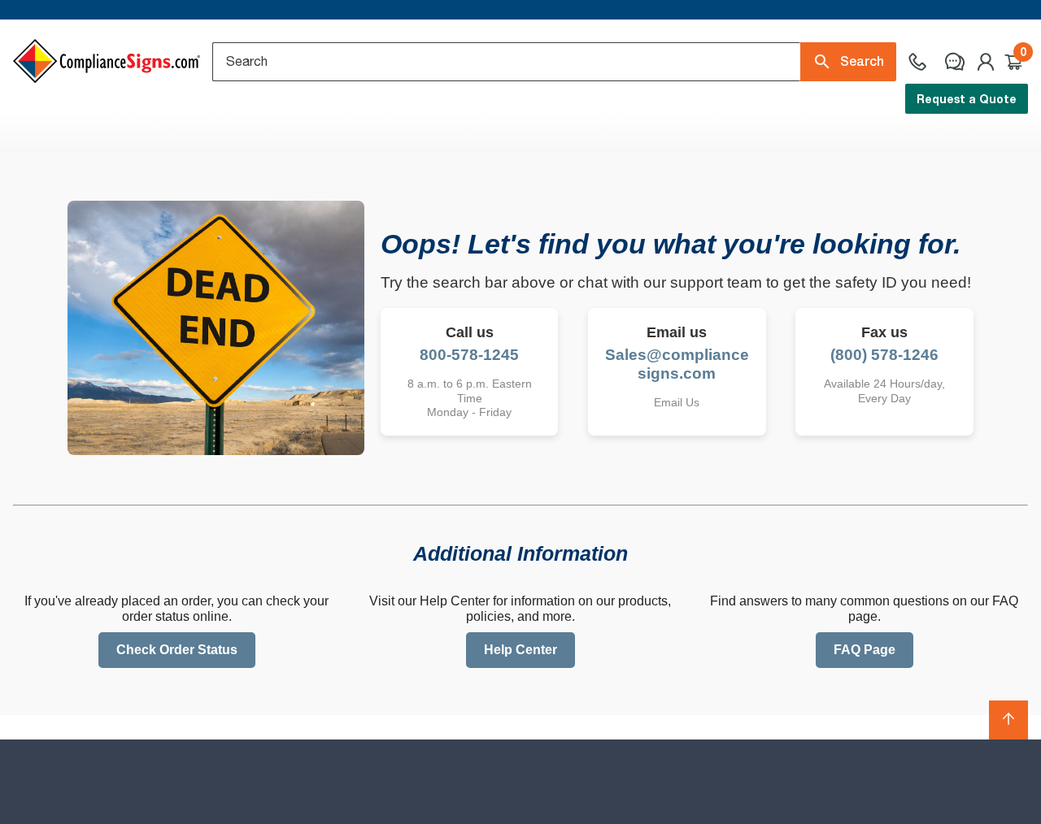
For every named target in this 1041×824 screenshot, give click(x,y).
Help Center (520, 650)
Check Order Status (176, 650)
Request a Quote (967, 99)
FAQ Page (864, 650)
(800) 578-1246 (884, 354)
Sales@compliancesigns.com (677, 364)
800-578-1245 (469, 354)
